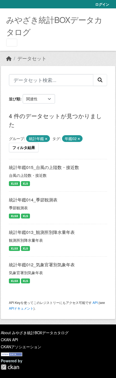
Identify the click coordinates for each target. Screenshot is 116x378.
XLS (25, 183)
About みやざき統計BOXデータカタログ (35, 332)
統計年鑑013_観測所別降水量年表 (42, 232)
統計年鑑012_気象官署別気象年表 (42, 264)
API (95, 302)
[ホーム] (9, 58)
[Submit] (100, 80)
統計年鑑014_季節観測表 (33, 200)
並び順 (14, 98)
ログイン (102, 4)
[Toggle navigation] (11, 43)
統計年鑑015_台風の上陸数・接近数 (44, 167)
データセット (31, 58)
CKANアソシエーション (21, 346)
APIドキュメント (21, 308)
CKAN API (9, 339)
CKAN (10, 367)
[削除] (46, 139)
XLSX (14, 183)
